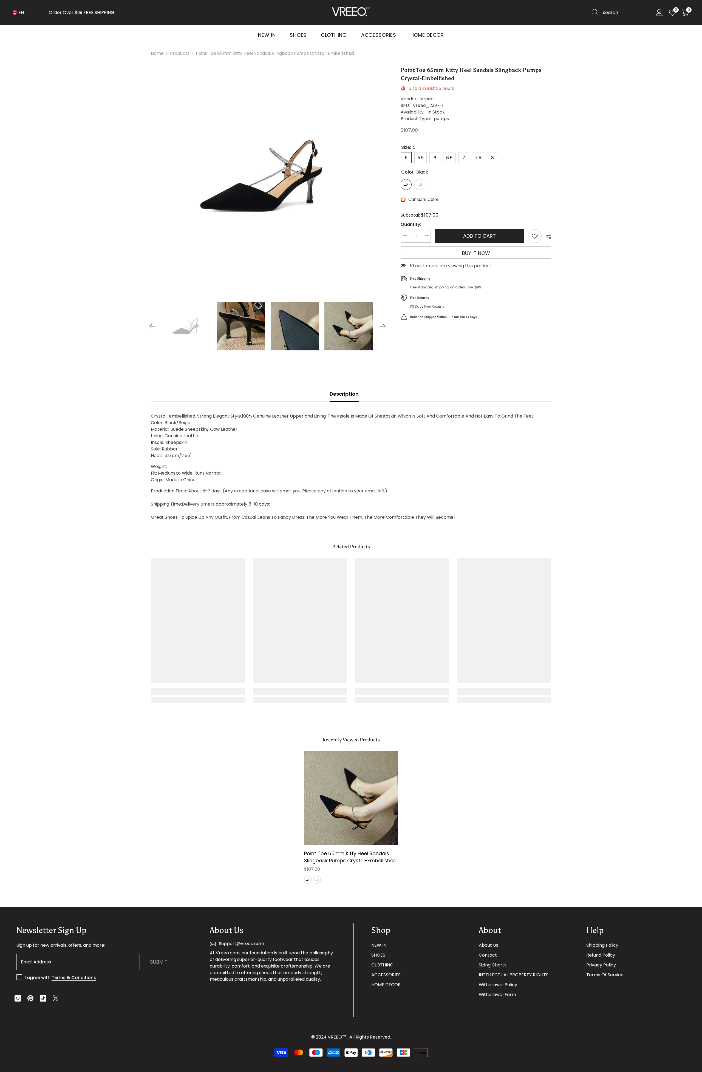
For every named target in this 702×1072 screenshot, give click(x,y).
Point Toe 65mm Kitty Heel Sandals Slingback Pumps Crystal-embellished (350, 857)
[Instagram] (18, 998)
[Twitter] (56, 998)
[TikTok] (43, 998)
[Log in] (659, 12)
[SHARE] (546, 236)
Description (344, 393)
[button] (152, 326)
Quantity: (411, 225)
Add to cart (479, 235)
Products (179, 53)
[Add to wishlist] (535, 236)
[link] (198, 691)
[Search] (620, 12)
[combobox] (626, 12)
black (308, 880)
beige (317, 880)
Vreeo (427, 99)
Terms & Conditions (74, 977)
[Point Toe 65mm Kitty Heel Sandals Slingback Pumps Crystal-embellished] (351, 798)
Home (157, 53)
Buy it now (476, 253)
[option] (267, 175)
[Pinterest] (30, 998)
